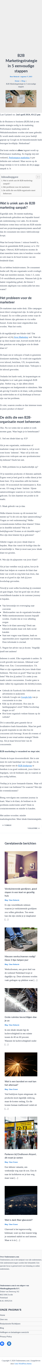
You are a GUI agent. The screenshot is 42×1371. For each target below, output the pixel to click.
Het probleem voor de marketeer (16, 187)
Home (2, 1315)
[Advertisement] (21, 27)
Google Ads (26, 697)
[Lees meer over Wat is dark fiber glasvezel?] (21, 1200)
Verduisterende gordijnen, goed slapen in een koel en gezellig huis (21, 892)
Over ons (3, 1319)
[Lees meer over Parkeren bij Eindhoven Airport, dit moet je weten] (21, 1133)
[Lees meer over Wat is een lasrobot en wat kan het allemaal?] (21, 1064)
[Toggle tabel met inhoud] (37, 177)
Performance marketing (19, 157)
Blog (6, 900)
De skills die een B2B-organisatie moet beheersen (19, 192)
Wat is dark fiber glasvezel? (19, 1220)
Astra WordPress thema (23, 1364)
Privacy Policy (6, 1337)
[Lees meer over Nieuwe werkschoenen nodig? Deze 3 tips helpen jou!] (21, 939)
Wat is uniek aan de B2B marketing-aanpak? (18, 182)
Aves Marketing (21, 337)
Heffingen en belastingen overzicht (14, 1332)
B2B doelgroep (25, 765)
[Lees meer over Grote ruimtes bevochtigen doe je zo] (21, 1000)
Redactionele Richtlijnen (10, 1324)
